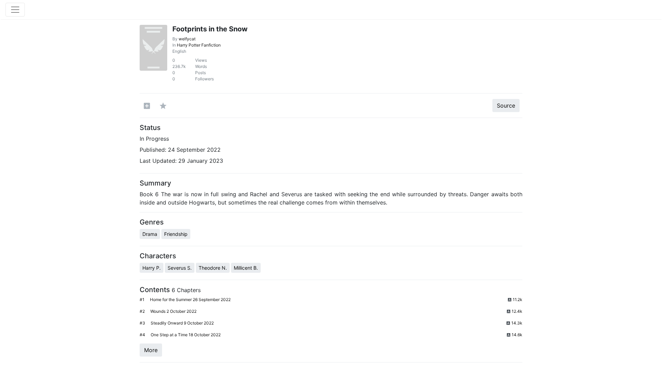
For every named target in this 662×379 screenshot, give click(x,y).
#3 (142, 323)
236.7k (179, 66)
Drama (149, 234)
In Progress (154, 138)
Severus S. (180, 268)
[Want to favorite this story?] (163, 105)
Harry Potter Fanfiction (199, 45)
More (151, 350)
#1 (142, 299)
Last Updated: (158, 160)
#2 (142, 311)
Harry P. (151, 268)
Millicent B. (246, 268)
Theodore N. (213, 268)
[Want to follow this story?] (147, 105)
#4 (142, 334)
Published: (153, 149)
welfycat (187, 38)
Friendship (176, 234)
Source (506, 105)
